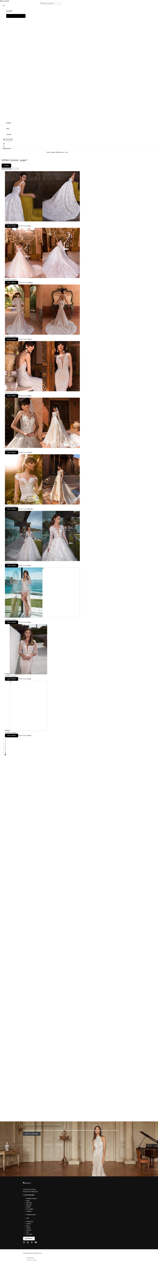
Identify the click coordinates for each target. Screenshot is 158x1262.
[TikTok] (28, 1243)
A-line (28, 1200)
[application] (11, 11)
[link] (4, 144)
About (28, 1226)
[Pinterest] (32, 1243)
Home (48, 152)
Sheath (28, 1207)
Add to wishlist (11, 226)
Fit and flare (29, 1209)
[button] (16, 11)
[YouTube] (36, 1243)
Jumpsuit (29, 1211)
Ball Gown (29, 1203)
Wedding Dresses (31, 1198)
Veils (27, 1218)
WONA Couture (59, 152)
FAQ (27, 1232)
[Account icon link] (4, 147)
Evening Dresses (31, 1214)
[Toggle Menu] (16, 16)
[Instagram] (24, 1243)
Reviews (28, 1230)
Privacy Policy (30, 1258)
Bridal (52, 152)
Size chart (29, 1234)
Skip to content (4, 1)
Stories (28, 1228)
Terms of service (31, 1260)
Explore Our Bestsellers (32, 1134)
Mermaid (28, 1205)
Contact (28, 1223)
